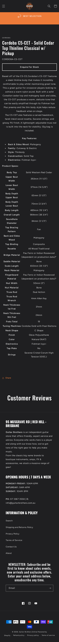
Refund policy (18, 635)
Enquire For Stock (29, 67)
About (9, 553)
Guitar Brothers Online (28, 632)
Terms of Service (14, 540)
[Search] (49, 6)
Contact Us (11, 546)
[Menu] (3, 6)
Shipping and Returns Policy (19, 527)
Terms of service (48, 635)
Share (8, 378)
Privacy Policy (12, 534)
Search (9, 520)
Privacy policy (33, 635)
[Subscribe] (50, 588)
